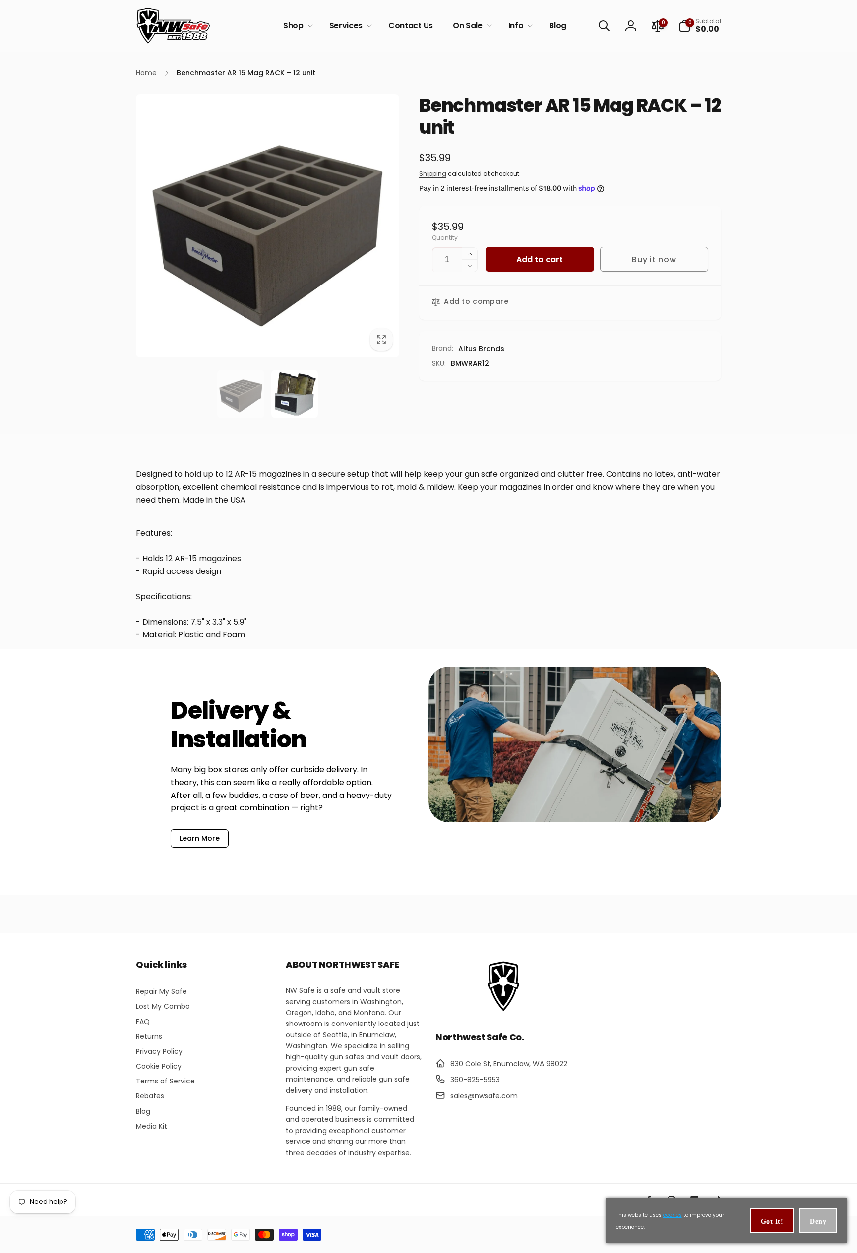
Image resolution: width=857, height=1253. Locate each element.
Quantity (445, 237)
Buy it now (654, 259)
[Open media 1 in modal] (267, 225)
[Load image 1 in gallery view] (240, 394)
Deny (818, 1221)
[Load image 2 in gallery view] (294, 394)
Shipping (432, 174)
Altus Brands (481, 349)
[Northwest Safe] (503, 1010)
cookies (672, 1215)
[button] (296, 26)
